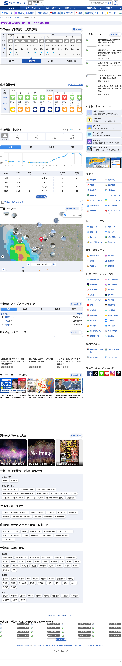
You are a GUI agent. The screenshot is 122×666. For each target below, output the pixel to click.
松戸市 (21, 562)
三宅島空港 (62, 512)
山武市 (51, 579)
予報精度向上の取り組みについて (60, 615)
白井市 (67, 566)
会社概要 (20, 645)
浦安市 (34, 566)
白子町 (73, 583)
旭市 (28, 579)
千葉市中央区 (7, 557)
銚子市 (5, 579)
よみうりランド (8, 539)
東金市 (21, 579)
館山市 (5, 596)
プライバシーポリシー (40, 645)
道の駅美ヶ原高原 (61, 535)
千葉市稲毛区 (34, 557)
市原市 (69, 562)
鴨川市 (30, 596)
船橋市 (13, 562)
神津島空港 (73, 512)
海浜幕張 (14, 480)
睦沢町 (58, 583)
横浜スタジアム (35, 531)
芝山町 (32, 583)
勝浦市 (22, 596)
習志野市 (54, 562)
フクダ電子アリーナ (27, 489)
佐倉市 (45, 562)
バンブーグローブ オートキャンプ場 (63, 493)
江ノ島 (25, 535)
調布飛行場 (48, 516)
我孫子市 (16, 566)
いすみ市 (74, 596)
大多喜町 (6, 600)
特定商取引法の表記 (56, 645)
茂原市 (13, 579)
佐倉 (7, 325)
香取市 (43, 579)
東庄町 (13, 583)
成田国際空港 (59, 516)
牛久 (7, 321)
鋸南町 (22, 600)
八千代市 (6, 566)
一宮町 (50, 583)
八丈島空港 (51, 512)
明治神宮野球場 (49, 531)
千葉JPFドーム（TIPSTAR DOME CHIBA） (18, 493)
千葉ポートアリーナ (10, 489)
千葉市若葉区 (47, 557)
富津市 (46, 596)
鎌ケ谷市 (25, 566)
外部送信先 (68, 645)
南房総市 (65, 596)
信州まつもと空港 (37, 512)
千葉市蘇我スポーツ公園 (46, 489)
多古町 (5, 583)
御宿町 (15, 600)
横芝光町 (41, 583)
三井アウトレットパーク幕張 (13, 498)
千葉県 (17, 17)
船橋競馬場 (70, 498)
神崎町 (70, 579)
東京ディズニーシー (65, 531)
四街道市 (43, 566)
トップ (2, 17)
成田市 (37, 562)
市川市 (5, 562)
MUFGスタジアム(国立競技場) (41, 535)
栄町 (14, 570)
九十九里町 (23, 583)
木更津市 (14, 596)
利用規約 (28, 645)
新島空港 (6, 516)
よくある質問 (89, 645)
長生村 (66, 583)
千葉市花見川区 (21, 557)
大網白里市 (61, 579)
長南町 (13, 587)
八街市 (51, 566)
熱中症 (5, 97)
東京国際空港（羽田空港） (22, 516)
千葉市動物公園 (42, 493)
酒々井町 (6, 570)
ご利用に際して (78, 645)
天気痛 (5, 103)
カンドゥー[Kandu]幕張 (34, 498)
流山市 (77, 562)
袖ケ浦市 (55, 596)
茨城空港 (37, 516)
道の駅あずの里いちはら (54, 498)
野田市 (29, 562)
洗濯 (5, 109)
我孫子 (8, 317)
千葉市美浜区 (70, 557)
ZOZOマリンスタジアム (11, 535)
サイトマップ (100, 645)
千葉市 (5, 480)
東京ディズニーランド (10, 531)
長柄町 (5, 587)
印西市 (59, 566)
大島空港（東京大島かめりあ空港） (15, 512)
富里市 (75, 566)
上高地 (24, 531)
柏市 (62, 562)
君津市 (38, 596)
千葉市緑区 (59, 557)
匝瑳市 (35, 579)
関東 (9, 17)
